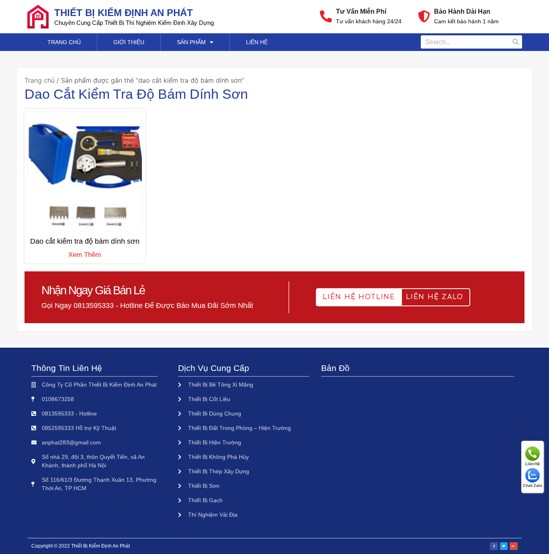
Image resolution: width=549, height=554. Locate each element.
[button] (359, 297)
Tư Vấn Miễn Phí (361, 11)
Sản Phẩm (191, 42)
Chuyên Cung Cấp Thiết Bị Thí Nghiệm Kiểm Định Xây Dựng (134, 22)
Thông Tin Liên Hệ (66, 368)
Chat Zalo (532, 485)
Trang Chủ (64, 42)
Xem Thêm (84, 255)
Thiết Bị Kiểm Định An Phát (123, 12)
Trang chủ (40, 80)
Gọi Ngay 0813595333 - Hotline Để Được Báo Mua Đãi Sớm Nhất (147, 305)
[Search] (515, 42)
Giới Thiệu (128, 42)
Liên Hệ (257, 42)
